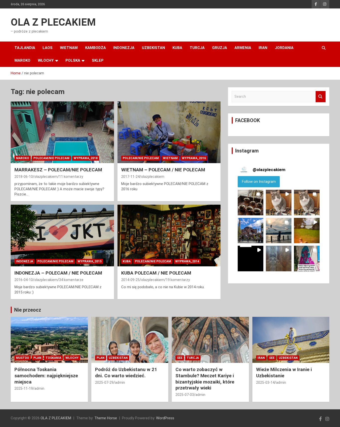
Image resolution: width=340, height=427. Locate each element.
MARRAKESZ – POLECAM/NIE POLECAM (58, 170)
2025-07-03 (184, 395)
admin (39, 388)
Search (321, 96)
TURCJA (197, 48)
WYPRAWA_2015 (90, 261)
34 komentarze (71, 280)
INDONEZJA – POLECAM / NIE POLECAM (58, 273)
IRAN (263, 48)
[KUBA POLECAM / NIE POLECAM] (169, 235)
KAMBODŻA (95, 48)
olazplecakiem (45, 177)
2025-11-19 (23, 388)
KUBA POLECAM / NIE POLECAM (156, 273)
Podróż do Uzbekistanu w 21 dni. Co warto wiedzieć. (126, 373)
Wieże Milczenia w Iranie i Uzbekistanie (284, 373)
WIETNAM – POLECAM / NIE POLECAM (163, 170)
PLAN (37, 358)
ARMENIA (242, 48)
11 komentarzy (71, 177)
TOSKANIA (53, 358)
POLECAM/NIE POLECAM (51, 158)
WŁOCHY (46, 60)
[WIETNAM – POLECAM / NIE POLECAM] (169, 132)
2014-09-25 (130, 280)
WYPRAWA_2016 (194, 158)
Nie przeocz (27, 310)
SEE (179, 358)
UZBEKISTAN (153, 48)
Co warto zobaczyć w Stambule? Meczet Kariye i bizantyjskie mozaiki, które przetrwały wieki (204, 379)
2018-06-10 (23, 177)
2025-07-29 (104, 382)
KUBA (177, 48)
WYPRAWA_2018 (86, 158)
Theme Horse (105, 418)
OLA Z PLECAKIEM (53, 22)
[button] (250, 202)
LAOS (48, 48)
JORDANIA (284, 48)
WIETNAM (69, 48)
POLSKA (72, 60)
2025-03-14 (265, 382)
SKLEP (98, 60)
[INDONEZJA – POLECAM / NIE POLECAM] (62, 235)
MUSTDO (22, 358)
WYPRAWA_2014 (187, 261)
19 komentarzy (178, 280)
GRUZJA (219, 48)
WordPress (165, 418)
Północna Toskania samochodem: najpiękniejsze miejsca (46, 375)
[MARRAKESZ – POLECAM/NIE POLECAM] (62, 132)
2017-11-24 (130, 177)
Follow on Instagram (259, 181)
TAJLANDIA (24, 48)
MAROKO (22, 60)
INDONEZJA (123, 48)
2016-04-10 (23, 280)
